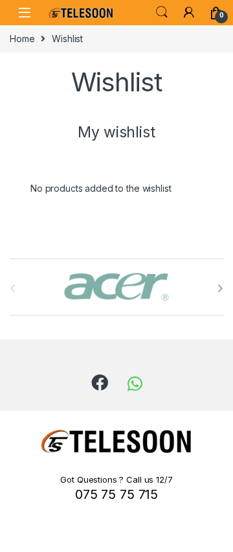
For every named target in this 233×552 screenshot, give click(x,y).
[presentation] (220, 288)
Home (22, 38)
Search (162, 12)
